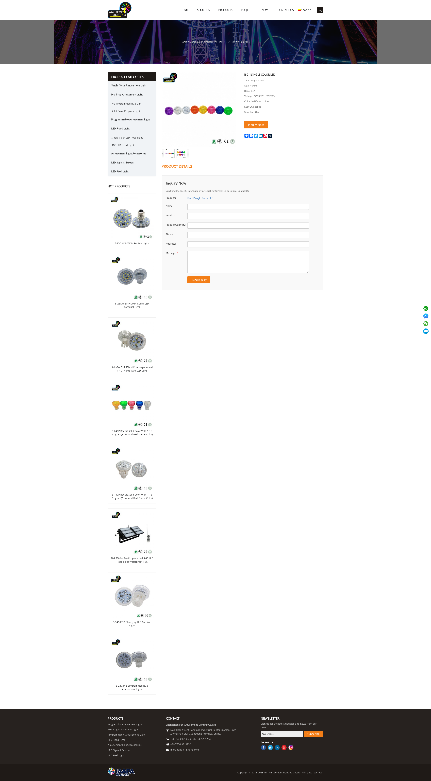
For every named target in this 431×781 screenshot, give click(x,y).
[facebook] (263, 748)
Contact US (286, 10)
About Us (203, 10)
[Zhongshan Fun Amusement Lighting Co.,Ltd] (120, 17)
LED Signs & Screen (122, 162)
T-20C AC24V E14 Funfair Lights (132, 243)
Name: (169, 206)
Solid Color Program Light (125, 111)
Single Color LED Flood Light (127, 137)
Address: (171, 243)
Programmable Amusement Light (130, 119)
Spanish (306, 10)
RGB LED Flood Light (122, 145)
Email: (170, 215)
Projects (247, 10)
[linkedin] (277, 748)
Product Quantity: (176, 224)
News (265, 10)
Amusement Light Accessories (128, 153)
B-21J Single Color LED (200, 198)
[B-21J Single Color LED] (199, 73)
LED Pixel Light (119, 171)
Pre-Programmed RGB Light (126, 103)
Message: (172, 253)
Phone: (170, 234)
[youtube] (284, 748)
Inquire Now (256, 125)
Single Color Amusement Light (206, 41)
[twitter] (270, 748)
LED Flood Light (120, 128)
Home (184, 10)
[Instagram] (290, 748)
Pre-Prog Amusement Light (127, 94)
